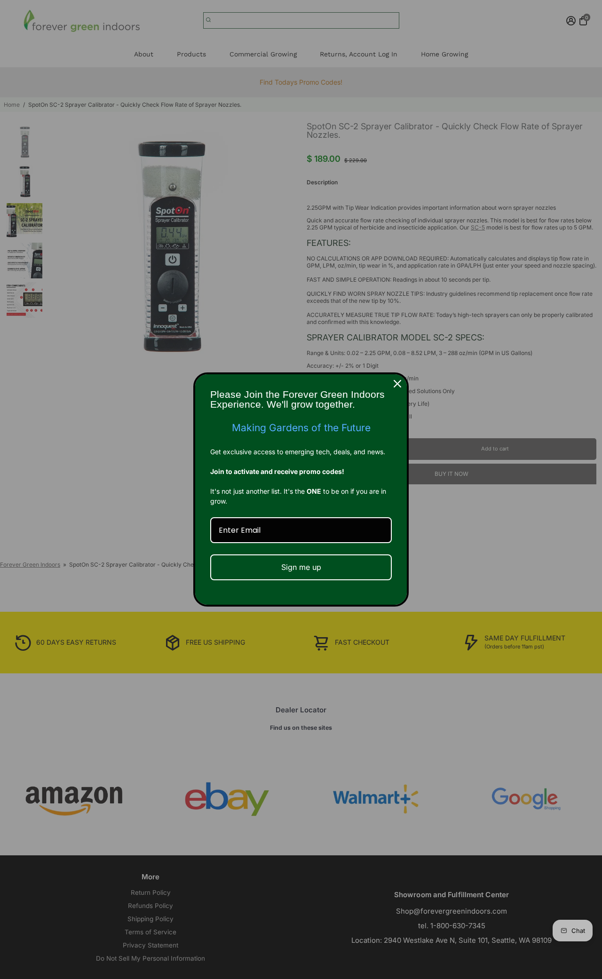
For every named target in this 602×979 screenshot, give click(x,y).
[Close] (397, 383)
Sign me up (301, 567)
